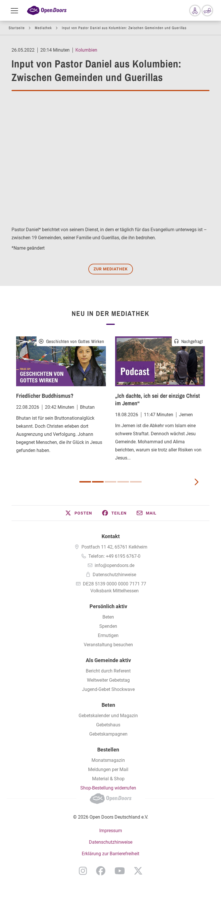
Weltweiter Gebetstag (108, 680)
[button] (78, 513)
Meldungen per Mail (108, 769)
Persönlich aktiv (108, 606)
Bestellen (108, 750)
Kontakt (111, 536)
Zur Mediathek (111, 269)
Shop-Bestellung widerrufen (108, 788)
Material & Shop (108, 778)
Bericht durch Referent (108, 671)
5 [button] (136, 482)
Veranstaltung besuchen (108, 644)
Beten (108, 617)
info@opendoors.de (114, 565)
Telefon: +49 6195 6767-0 (114, 556)
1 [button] (85, 482)
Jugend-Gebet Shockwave (108, 689)
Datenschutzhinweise (114, 574)
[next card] (196, 481)
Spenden (108, 626)
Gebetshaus (108, 725)
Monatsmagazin (108, 760)
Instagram (83, 871)
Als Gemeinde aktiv (108, 660)
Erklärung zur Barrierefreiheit (110, 853)
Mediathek (43, 27)
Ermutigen (108, 635)
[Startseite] (46, 10)
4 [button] (123, 482)
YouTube (119, 871)
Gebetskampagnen (108, 734)
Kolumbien (86, 50)
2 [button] (98, 482)
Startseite (17, 27)
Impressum (110, 830)
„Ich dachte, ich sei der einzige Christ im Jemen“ (157, 399)
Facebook (101, 871)
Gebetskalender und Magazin (108, 715)
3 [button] (110, 482)
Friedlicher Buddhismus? (44, 396)
